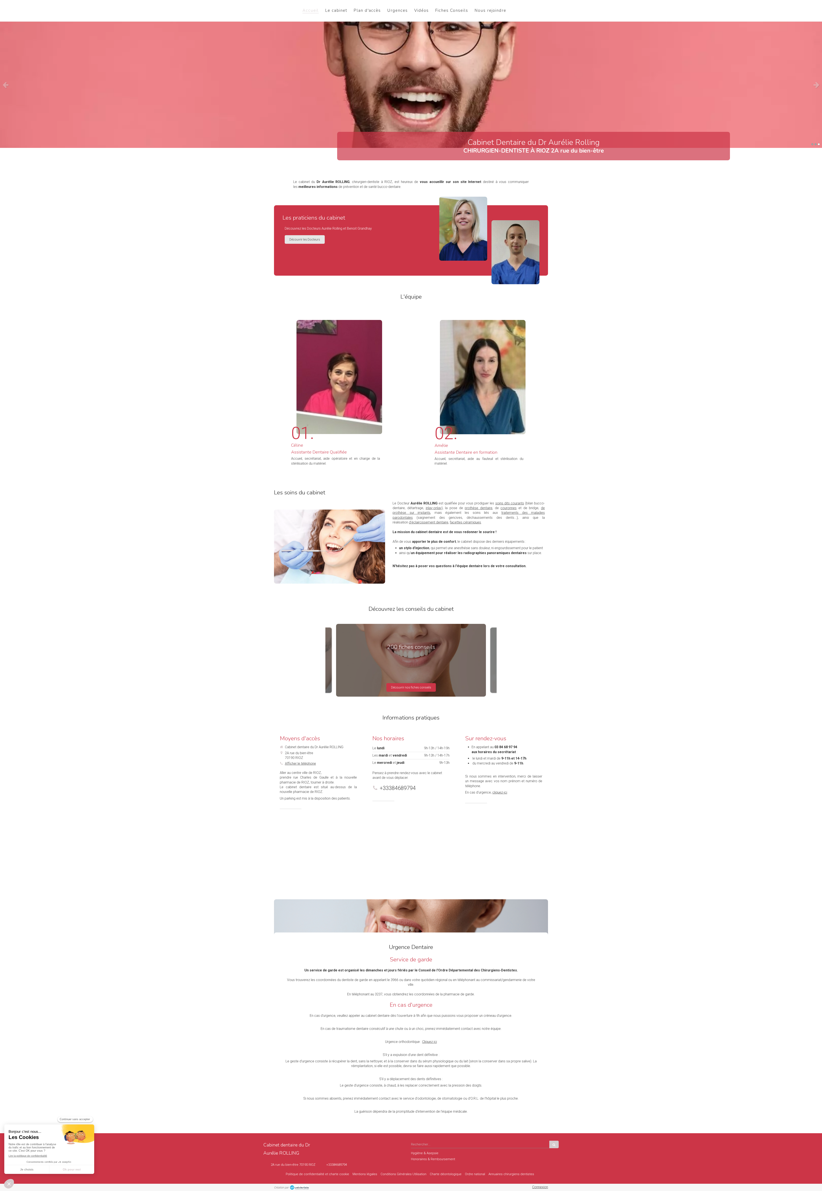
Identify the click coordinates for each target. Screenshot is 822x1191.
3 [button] (819, 144)
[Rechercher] (554, 1144)
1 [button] (812, 144)
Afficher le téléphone (300, 763)
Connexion (540, 1187)
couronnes (508, 508)
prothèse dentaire (478, 508)
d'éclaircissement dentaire (428, 522)
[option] (411, 85)
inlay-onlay (434, 508)
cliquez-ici (499, 792)
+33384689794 (398, 788)
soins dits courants (509, 503)
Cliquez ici (429, 1042)
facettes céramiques (465, 522)
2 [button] (816, 144)
